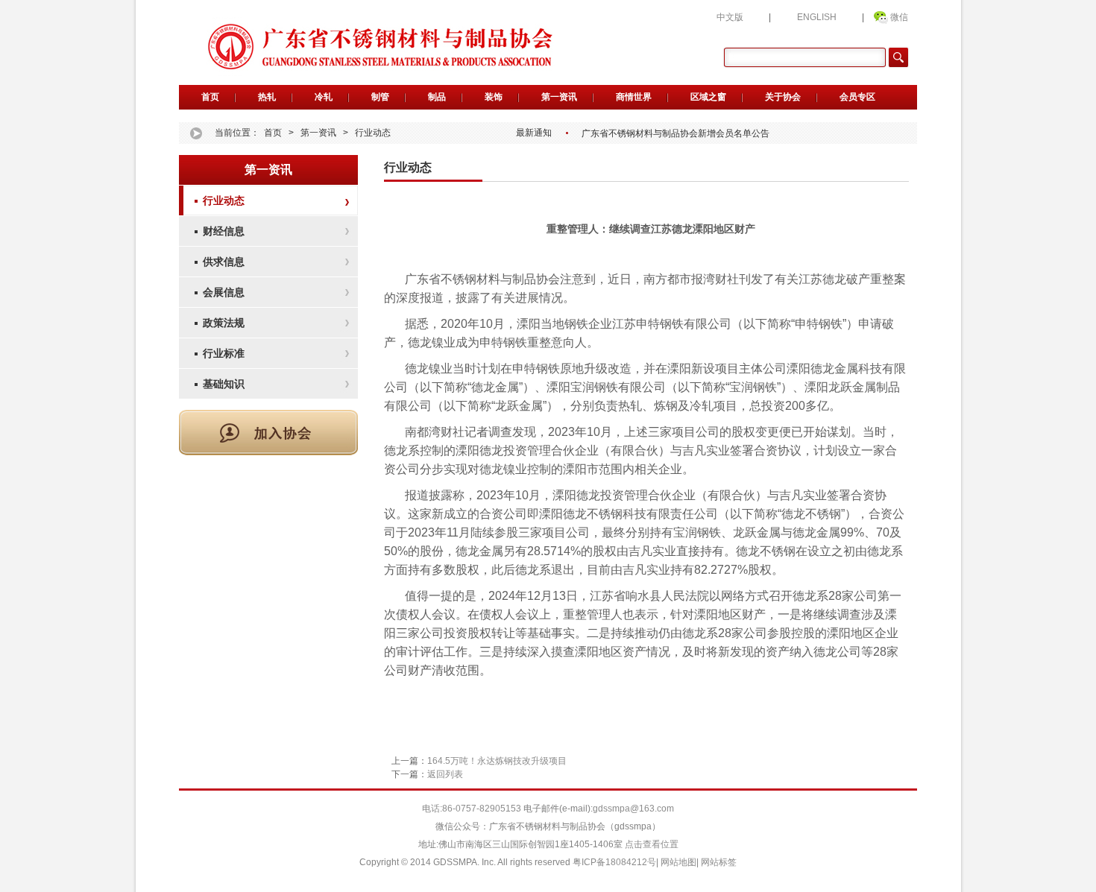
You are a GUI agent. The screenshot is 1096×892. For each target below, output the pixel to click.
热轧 (267, 97)
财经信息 (224, 231)
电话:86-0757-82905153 (472, 808)
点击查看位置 (650, 844)
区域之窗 (708, 97)
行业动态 (373, 132)
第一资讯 (559, 97)
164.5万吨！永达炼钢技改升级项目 (497, 761)
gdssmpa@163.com (633, 808)
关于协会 (783, 97)
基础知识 (224, 384)
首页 (210, 97)
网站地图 (678, 862)
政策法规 (224, 323)
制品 (437, 97)
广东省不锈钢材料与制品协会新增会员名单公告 (675, 133)
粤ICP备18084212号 (614, 862)
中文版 (730, 17)
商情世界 (634, 97)
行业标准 (224, 353)
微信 (899, 17)
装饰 (494, 97)
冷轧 (324, 97)
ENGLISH (817, 17)
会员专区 (857, 97)
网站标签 (719, 862)
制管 (380, 97)
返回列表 (445, 774)
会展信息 (224, 292)
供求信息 (224, 262)
